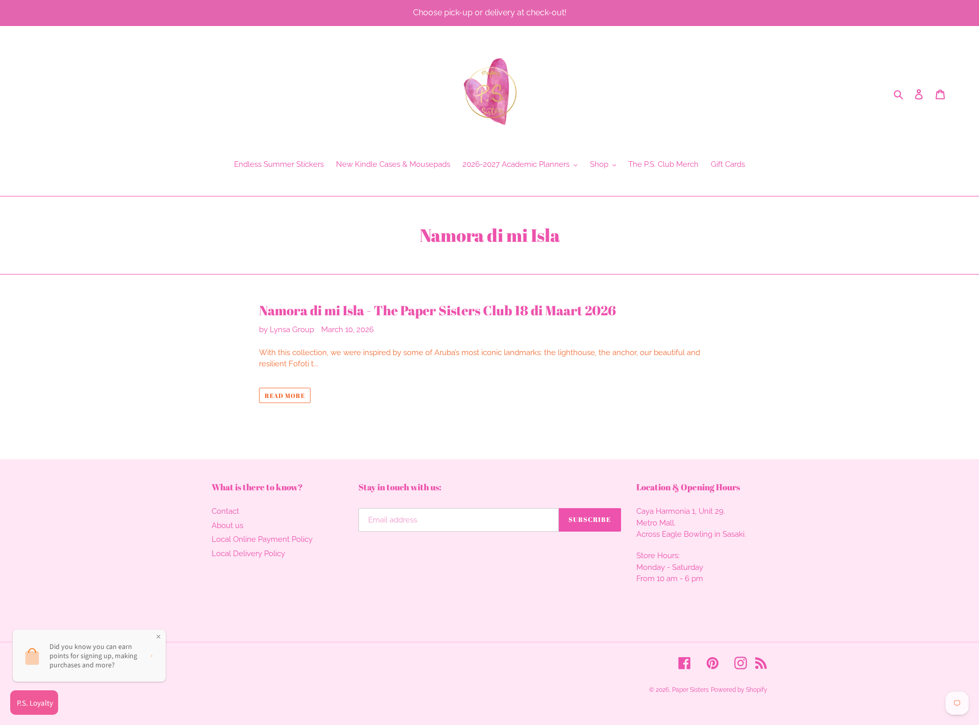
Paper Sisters (690, 689)
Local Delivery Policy (248, 553)
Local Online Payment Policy (262, 539)
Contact (225, 511)
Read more (285, 395)
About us (227, 525)
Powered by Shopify (739, 689)
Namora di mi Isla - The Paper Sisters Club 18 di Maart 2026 (437, 310)
